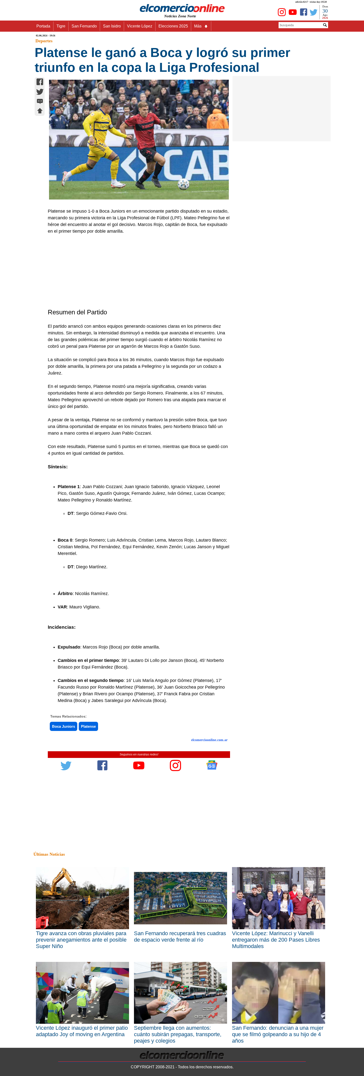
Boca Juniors (63, 726)
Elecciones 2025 (173, 26)
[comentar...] (40, 102)
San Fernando (84, 26)
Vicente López (139, 26)
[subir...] (40, 111)
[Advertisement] (136, 271)
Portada (43, 26)
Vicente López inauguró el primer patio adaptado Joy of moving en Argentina (82, 1031)
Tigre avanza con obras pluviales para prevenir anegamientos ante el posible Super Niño (81, 939)
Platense (88, 726)
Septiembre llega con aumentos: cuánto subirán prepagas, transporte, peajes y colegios (177, 1034)
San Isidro (112, 26)
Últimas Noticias (49, 854)
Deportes (43, 40)
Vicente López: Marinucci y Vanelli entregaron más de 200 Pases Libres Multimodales (276, 939)
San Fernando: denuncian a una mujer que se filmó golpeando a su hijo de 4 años (277, 1034)
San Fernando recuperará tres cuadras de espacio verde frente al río (180, 936)
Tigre (60, 26)
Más (198, 26)
